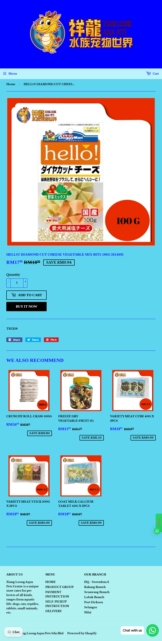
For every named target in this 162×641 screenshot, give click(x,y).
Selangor (90, 607)
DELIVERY (53, 611)
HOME (50, 582)
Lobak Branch (94, 597)
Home (10, 84)
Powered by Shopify (82, 633)
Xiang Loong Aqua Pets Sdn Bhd (40, 633)
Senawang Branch (96, 592)
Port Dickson (93, 602)
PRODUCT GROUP (59, 587)
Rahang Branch (95, 587)
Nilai (87, 612)
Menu (12, 73)
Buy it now (26, 306)
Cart (155, 73)
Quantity (13, 275)
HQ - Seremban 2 (96, 582)
